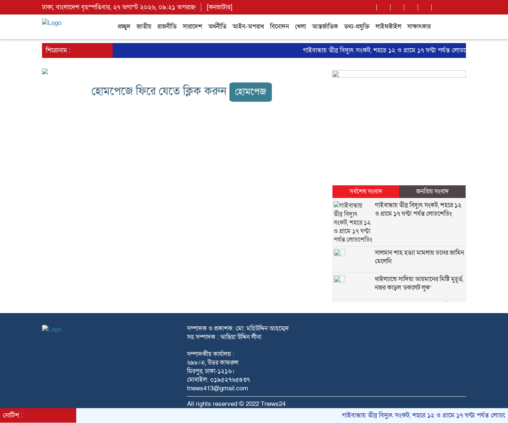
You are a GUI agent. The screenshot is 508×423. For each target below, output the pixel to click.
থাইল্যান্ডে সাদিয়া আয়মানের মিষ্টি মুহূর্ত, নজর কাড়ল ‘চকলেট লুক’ (419, 283)
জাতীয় (143, 26)
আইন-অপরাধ (248, 26)
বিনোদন (279, 26)
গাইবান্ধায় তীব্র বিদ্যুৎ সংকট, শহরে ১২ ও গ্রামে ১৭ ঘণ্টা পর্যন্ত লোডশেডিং (386, 50)
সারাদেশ (192, 26)
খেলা (300, 26)
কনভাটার (220, 7)
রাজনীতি (167, 26)
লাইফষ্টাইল (388, 26)
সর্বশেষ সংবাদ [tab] (366, 191)
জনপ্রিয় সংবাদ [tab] (432, 191)
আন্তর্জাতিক (325, 26)
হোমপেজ (250, 92)
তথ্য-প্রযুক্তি (357, 26)
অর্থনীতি (217, 26)
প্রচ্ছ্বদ (124, 26)
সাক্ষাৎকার (419, 26)
